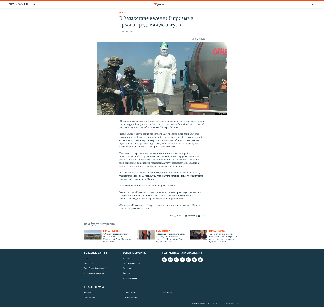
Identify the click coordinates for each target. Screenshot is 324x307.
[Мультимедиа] (313, 4)
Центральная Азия (111, 231)
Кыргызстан (89, 297)
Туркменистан (130, 297)
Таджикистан (130, 293)
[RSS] (200, 259)
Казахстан (88, 293)
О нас (86, 259)
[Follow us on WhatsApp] (188, 259)
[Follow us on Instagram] (170, 259)
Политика (127, 268)
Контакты (88, 264)
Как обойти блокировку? (95, 268)
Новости (124, 13)
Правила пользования (94, 273)
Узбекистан (168, 293)
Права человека (163, 231)
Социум (126, 273)
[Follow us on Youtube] (164, 259)
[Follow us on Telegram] (182, 259)
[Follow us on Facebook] (176, 259)
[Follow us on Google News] (194, 259)
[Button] (199, 39)
